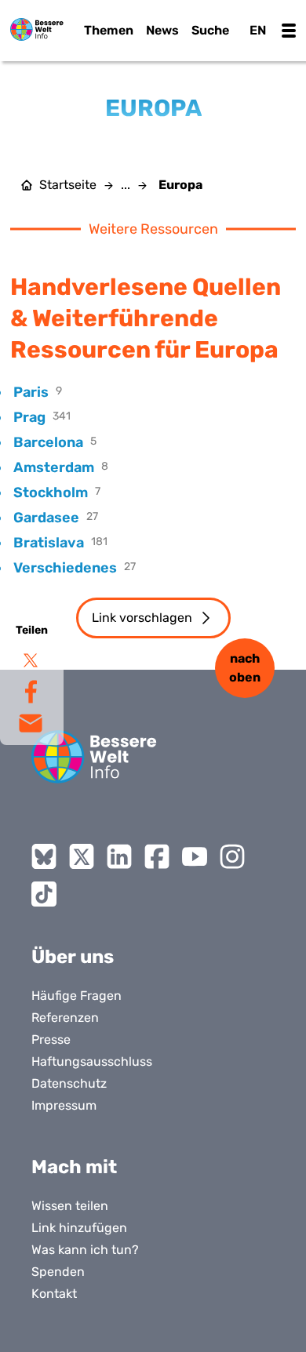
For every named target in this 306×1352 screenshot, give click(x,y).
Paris (31, 392)
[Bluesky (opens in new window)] (43, 856)
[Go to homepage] (94, 757)
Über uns (72, 957)
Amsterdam (53, 467)
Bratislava (48, 542)
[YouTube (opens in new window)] (194, 856)
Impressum (64, 1105)
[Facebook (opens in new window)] (156, 856)
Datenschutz (69, 1083)
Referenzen (65, 1017)
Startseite (68, 185)
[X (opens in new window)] (81, 856)
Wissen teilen (69, 1205)
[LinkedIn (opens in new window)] (119, 856)
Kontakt (54, 1293)
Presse (51, 1039)
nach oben (244, 668)
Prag (29, 417)
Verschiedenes (65, 567)
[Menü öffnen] (289, 30)
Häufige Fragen (76, 995)
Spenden (58, 1271)
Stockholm (50, 492)
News (162, 30)
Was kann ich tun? (85, 1249)
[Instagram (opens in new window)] (232, 856)
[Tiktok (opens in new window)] (43, 894)
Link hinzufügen (79, 1227)
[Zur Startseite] (37, 29)
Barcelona (48, 442)
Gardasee (46, 517)
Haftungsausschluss (91, 1061)
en (258, 30)
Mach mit (74, 1167)
